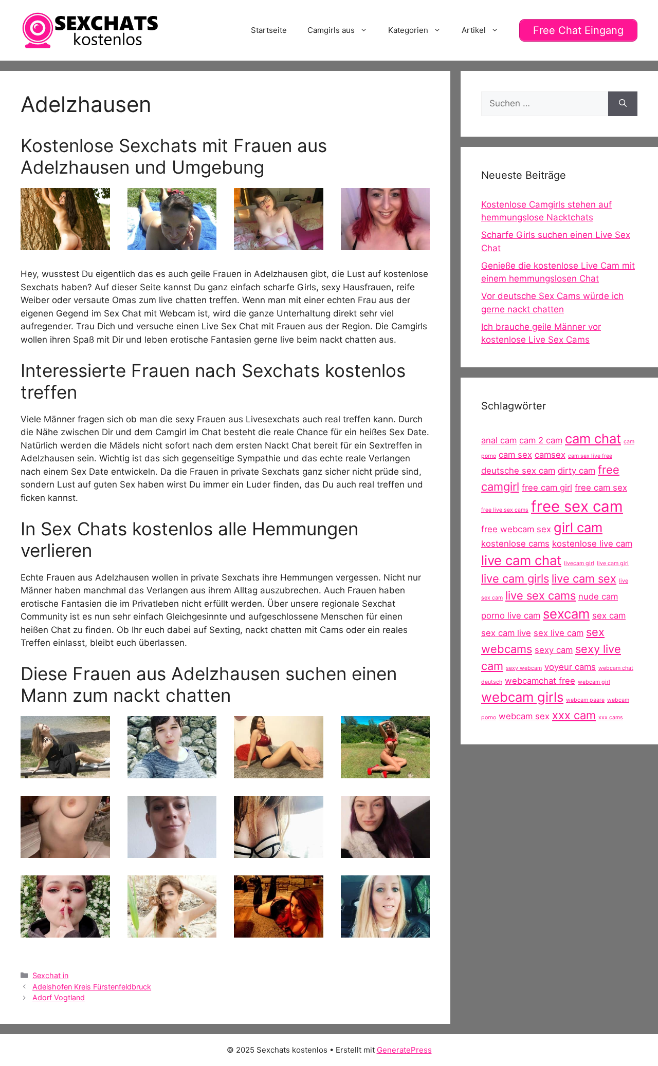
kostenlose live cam (592, 543)
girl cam (578, 527)
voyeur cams (570, 667)
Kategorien (408, 30)
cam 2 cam (540, 440)
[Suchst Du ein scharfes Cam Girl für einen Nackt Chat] (278, 851)
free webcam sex (516, 529)
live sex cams (540, 595)
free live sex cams (504, 510)
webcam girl (594, 682)
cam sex (515, 455)
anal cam (499, 440)
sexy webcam (524, 668)
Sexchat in (50, 975)
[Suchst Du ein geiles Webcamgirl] (385, 931)
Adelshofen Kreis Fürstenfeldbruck (91, 986)
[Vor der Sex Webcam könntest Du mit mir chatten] (172, 851)
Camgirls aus (331, 30)
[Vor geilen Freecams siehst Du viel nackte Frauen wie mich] (278, 931)
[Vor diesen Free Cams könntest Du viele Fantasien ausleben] (278, 243)
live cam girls (515, 578)
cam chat (593, 438)
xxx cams (610, 717)
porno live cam (510, 615)
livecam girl (579, 563)
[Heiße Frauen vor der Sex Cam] (385, 851)
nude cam (598, 596)
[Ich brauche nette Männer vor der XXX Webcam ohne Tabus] (172, 771)
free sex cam (577, 506)
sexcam (566, 614)
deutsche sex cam (518, 470)
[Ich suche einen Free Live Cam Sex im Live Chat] (65, 243)
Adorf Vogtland (58, 997)
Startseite (269, 30)
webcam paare (585, 700)
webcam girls (522, 697)
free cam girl (547, 487)
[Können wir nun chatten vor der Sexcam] (65, 851)
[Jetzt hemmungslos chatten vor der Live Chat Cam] (65, 771)
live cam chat (521, 560)
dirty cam (576, 470)
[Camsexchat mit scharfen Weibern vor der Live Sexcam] (385, 243)
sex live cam (558, 633)
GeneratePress (404, 1050)
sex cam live (506, 633)
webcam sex (524, 716)
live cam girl (613, 563)
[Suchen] (622, 103)
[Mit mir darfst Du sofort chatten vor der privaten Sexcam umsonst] (65, 931)
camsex (550, 455)
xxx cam (574, 715)
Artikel (474, 30)
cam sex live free (590, 456)
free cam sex (601, 487)
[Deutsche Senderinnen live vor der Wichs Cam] (172, 931)
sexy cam (554, 650)
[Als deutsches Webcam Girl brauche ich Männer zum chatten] (278, 771)
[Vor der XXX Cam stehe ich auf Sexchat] (172, 243)
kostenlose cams (515, 543)
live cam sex (584, 578)
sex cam (609, 615)
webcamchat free (540, 681)
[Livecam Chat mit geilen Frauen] (385, 771)
